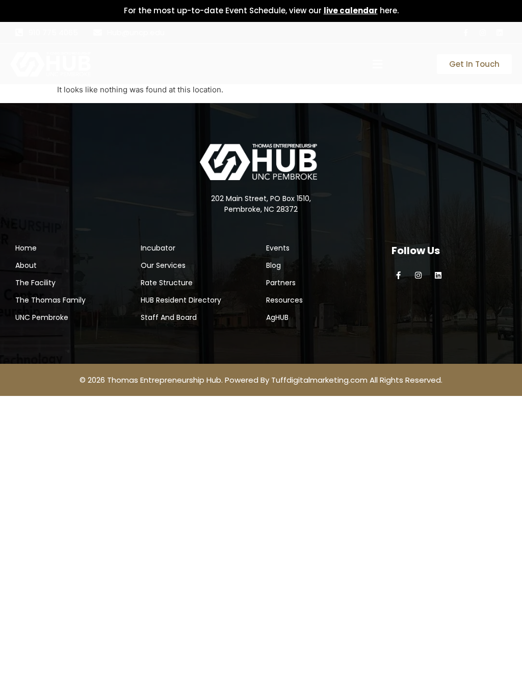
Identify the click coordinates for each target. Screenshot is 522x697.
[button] (377, 64)
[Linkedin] (499, 33)
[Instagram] (483, 33)
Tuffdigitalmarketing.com (319, 380)
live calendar (351, 10)
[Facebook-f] (466, 33)
